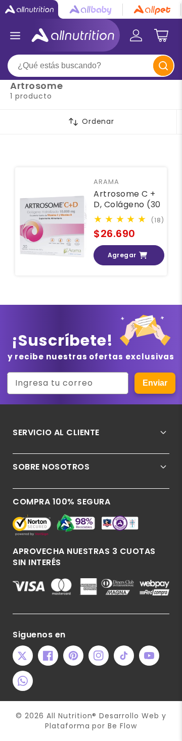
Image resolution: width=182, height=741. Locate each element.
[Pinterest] (73, 656)
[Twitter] (23, 656)
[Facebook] (48, 656)
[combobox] (91, 66)
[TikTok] (124, 656)
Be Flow (122, 726)
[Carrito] (161, 35)
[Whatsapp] (23, 681)
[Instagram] (99, 656)
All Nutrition (69, 716)
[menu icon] (15, 35)
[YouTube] (149, 656)
